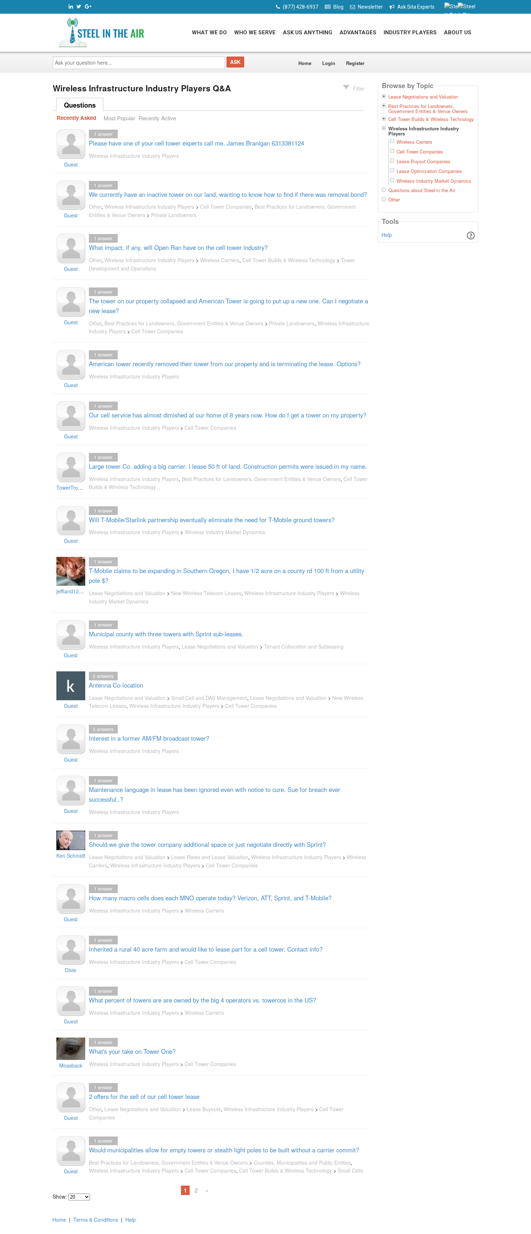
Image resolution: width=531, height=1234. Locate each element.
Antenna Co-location (116, 685)
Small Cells (350, 1170)
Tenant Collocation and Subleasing (304, 646)
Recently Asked (76, 118)
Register (355, 63)
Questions (80, 105)
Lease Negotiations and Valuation (127, 593)
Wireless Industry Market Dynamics (225, 532)
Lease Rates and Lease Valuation (209, 857)
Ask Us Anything (307, 32)
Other (95, 206)
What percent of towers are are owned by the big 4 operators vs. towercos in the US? (202, 1000)
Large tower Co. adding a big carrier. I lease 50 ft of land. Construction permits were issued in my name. (228, 466)
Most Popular (119, 118)
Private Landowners (174, 214)
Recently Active (157, 118)
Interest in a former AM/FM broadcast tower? (149, 738)
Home (304, 63)
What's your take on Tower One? (132, 1051)
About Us (457, 32)
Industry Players (410, 32)
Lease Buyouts (204, 1109)
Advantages (358, 32)
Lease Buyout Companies (423, 161)
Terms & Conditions (95, 1219)
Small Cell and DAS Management (209, 697)
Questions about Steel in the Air (421, 190)
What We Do (209, 32)
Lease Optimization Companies (429, 171)
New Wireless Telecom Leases (206, 593)
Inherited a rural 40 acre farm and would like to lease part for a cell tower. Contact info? (206, 949)
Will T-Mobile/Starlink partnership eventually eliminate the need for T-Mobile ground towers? (211, 519)
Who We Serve (255, 32)
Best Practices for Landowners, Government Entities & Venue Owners (183, 323)
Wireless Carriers (219, 260)
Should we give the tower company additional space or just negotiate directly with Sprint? (207, 844)
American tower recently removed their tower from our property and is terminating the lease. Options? (225, 363)
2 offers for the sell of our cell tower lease (144, 1096)
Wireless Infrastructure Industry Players (134, 155)
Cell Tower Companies (226, 206)
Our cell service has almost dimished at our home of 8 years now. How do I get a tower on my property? (227, 415)
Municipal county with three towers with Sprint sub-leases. (166, 633)
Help (386, 234)
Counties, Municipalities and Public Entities (302, 1162)
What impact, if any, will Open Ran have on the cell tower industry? (178, 247)
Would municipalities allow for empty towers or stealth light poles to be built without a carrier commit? (224, 1150)
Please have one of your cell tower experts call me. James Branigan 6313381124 (196, 143)
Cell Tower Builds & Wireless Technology (288, 260)
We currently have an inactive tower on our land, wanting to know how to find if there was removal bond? (228, 194)
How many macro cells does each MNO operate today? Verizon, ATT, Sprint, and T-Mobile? (210, 897)
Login (328, 63)
